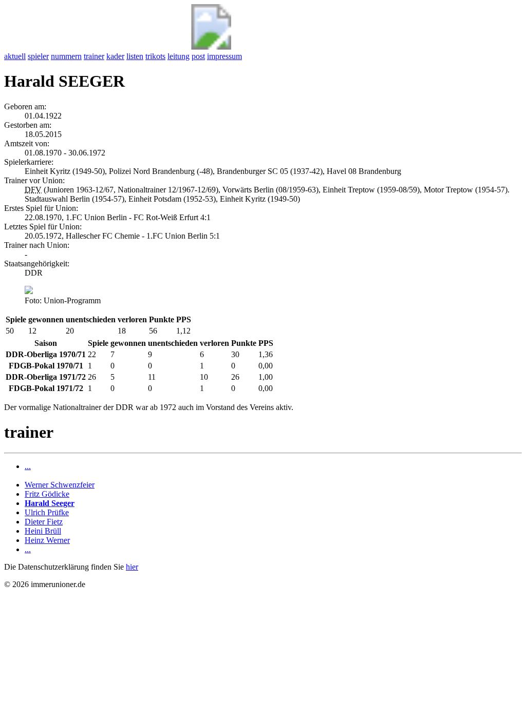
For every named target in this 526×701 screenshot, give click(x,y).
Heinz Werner (47, 540)
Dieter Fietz (44, 521)
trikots (155, 56)
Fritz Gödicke (47, 494)
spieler (38, 56)
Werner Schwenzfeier (60, 484)
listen (134, 56)
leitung (178, 56)
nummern (66, 56)
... (28, 466)
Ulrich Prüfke (47, 512)
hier (132, 566)
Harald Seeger (49, 503)
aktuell (15, 56)
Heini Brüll (43, 531)
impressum (224, 56)
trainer (94, 56)
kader (115, 56)
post (198, 56)
